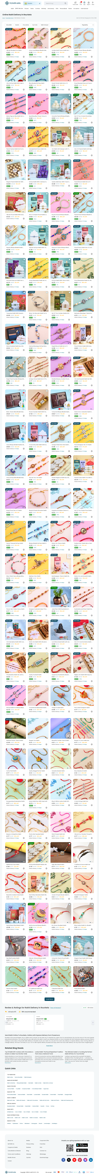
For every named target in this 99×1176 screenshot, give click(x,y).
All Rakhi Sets (10, 1112)
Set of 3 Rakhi (27, 1112)
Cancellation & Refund (14, 1150)
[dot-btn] (24, 47)
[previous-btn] (6, 1022)
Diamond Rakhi (21, 1094)
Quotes (28, 1157)
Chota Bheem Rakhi (37, 1088)
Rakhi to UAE (42, 1117)
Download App (44, 1157)
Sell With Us (11, 1144)
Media (28, 1140)
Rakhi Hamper (44, 25)
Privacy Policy (30, 1144)
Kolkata (9, 1123)
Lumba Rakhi (37, 1094)
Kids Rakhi (30, 1083)
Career (10, 1161)
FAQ (41, 1147)
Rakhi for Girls (38, 1083)
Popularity (85, 25)
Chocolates (26, 25)
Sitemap (28, 1154)
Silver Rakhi (29, 1094)
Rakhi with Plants (55, 1100)
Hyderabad (15, 1123)
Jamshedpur (47, 1123)
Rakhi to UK (17, 1117)
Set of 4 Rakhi (35, 1112)
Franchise (42, 1144)
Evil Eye (52, 1106)
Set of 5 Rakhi (43, 1112)
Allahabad (27, 1123)
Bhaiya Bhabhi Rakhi (22, 1083)
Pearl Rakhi (60, 1094)
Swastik (42, 1106)
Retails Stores (11, 1157)
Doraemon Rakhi (26, 1088)
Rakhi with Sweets (21, 1100)
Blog (27, 1150)
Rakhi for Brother (11, 1083)
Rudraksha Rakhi (11, 1106)
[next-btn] (93, 1022)
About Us (10, 1140)
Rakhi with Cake (11, 1100)
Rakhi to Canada (34, 1117)
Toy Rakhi (18, 1088)
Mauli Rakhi (27, 1106)
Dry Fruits (34, 25)
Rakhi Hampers (27, 1077)
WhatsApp (43, 1154)
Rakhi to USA (10, 1117)
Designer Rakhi (68, 1094)
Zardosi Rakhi (35, 1106)
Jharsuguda (34, 1123)
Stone (47, 1106)
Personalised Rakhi (11, 1094)
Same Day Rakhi (18, 1077)
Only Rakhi (9, 25)
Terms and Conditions (14, 1154)
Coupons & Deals (13, 1147)
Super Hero (46, 1088)
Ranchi (40, 1123)
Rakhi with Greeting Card (67, 1100)
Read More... (8, 1063)
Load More (49, 999)
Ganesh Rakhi (20, 1106)
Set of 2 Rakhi (18, 1112)
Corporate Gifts (44, 1140)
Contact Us (43, 1150)
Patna (21, 1123)
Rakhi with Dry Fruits (44, 1100)
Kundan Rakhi (45, 1094)
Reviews (28, 1147)
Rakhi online (10, 1077)
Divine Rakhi (53, 1094)
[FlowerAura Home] (13, 3)
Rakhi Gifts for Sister (48, 1083)
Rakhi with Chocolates (32, 1100)
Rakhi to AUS (25, 1117)
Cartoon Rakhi (10, 1088)
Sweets (17, 25)
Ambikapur (54, 1123)
